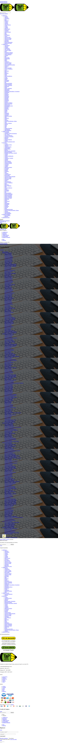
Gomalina (6, 55)
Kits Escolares (7, 175)
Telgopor (6, 124)
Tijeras (6, 125)
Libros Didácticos (8, 181)
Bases (6, 19)
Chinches (6, 23)
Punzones (6, 207)
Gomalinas (6, 173)
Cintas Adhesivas (8, 24)
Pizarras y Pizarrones (8, 85)
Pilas (5, 82)
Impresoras (6, 137)
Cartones (6, 21)
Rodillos (6, 110)
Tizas (5, 127)
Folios (6, 51)
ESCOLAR (4, 142)
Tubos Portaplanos (8, 130)
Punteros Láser (7, 104)
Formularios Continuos (9, 52)
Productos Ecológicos (8, 102)
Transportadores (7, 212)
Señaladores (7, 118)
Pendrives (6, 138)
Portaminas (6, 95)
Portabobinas (7, 92)
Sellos (6, 117)
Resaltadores (7, 108)
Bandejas (4, 677)
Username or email (3, 731)
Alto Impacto (7, 18)
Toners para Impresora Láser (10, 141)
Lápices (6, 36)
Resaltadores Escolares (9, 209)
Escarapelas (7, 168)
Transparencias (7, 129)
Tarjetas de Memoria (8, 139)
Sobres (6, 119)
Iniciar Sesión (2, 736)
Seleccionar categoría (4, 13)
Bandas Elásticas (8, 148)
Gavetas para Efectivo (8, 53)
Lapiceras (4, 680)
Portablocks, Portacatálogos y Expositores (12, 91)
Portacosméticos (7, 215)
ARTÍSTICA (4, 15)
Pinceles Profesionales (8, 42)
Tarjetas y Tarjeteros (8, 123)
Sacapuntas (7, 115)
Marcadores (7, 41)
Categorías (2, 249)
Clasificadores (7, 48)
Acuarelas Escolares (8, 144)
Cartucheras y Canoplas (9, 158)
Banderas (6, 149)
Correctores (7, 164)
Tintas (6, 126)
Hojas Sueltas (7, 57)
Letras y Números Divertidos (10, 64)
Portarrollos (7, 97)
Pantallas (6, 78)
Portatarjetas (7, 100)
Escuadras (6, 169)
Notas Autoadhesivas (8, 76)
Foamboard (7, 29)
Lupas (6, 69)
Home (1, 539)
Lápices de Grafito (8, 39)
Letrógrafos (7, 40)
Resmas (6, 109)
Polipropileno (7, 90)
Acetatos (6, 143)
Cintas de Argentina (8, 162)
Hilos (5, 33)
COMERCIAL (5, 44)
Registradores (7, 106)
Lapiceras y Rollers (8, 62)
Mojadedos (6, 73)
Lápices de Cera (7, 37)
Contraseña (2, 734)
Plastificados (7, 86)
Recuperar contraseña (4, 738)
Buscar (1, 219)
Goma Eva (6, 559)
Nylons (6, 77)
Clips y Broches (7, 49)
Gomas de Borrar (8, 32)
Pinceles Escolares (8, 192)
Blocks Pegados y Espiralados (10, 150)
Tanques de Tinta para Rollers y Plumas (12, 210)
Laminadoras (7, 61)
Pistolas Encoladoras (8, 84)
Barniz (3, 689)
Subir (1, 740)
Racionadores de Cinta (9, 105)
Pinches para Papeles (8, 83)
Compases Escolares (8, 163)
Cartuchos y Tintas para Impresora (11, 133)
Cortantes (6, 26)
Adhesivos (6, 17)
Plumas (6, 87)
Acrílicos (6, 16)
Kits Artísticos (7, 35)
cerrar (1, 545)
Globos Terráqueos (8, 54)
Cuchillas (6, 27)
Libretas (6, 66)
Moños (6, 74)
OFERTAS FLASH (5, 217)
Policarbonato (7, 89)
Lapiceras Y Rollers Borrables (10, 176)
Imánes (6, 34)
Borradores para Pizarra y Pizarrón (11, 603)
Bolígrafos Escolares (8, 151)
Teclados (6, 140)
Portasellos (6, 98)
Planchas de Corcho (8, 43)
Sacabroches (7, 114)
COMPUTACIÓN (5, 131)
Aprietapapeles (7, 147)
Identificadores (7, 58)
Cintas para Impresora (8, 135)
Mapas (6, 183)
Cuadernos (6, 165)
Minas (6, 186)
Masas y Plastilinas (8, 185)
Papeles (6, 79)
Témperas (6, 211)
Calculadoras (7, 132)
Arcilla (3, 688)
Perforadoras (7, 80)
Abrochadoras (7, 45)
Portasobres (7, 99)
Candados (6, 47)
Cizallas (6, 25)
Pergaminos (7, 81)
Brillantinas (7, 20)
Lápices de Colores (8, 38)
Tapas (6, 122)
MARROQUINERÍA (6, 214)
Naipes (6, 75)
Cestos (3, 681)
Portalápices (7, 94)
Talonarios (6, 120)
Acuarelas (4, 687)
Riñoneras (6, 216)
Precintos (6, 101)
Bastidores (4, 691)
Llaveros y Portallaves (8, 68)
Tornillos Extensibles (8, 128)
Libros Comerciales (8, 67)
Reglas (6, 208)
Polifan (6, 202)
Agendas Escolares (8, 146)
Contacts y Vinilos (8, 50)
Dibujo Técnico (7, 28)
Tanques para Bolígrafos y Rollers (11, 121)
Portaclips (6, 93)
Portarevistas (7, 96)
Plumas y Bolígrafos (8, 88)
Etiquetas (6, 170)
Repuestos (6, 107)
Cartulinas (6, 22)
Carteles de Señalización (9, 156)
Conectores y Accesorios (9, 136)
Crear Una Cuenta (13, 739)
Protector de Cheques (8, 103)
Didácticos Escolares (8, 167)
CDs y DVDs (7, 134)
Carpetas (6, 155)
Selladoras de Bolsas (8, 116)
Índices (6, 60)
